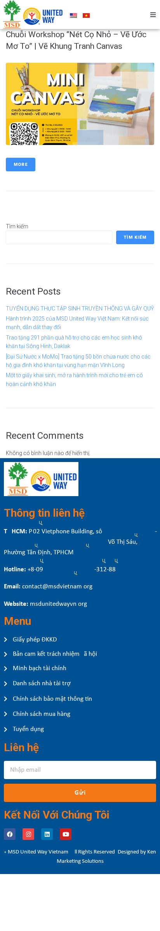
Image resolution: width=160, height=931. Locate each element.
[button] (153, 15)
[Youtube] (65, 834)
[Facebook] (10, 834)
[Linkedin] (47, 834)
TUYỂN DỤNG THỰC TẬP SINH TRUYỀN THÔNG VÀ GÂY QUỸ (80, 308)
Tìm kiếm (17, 226)
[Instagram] (28, 834)
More (21, 164)
